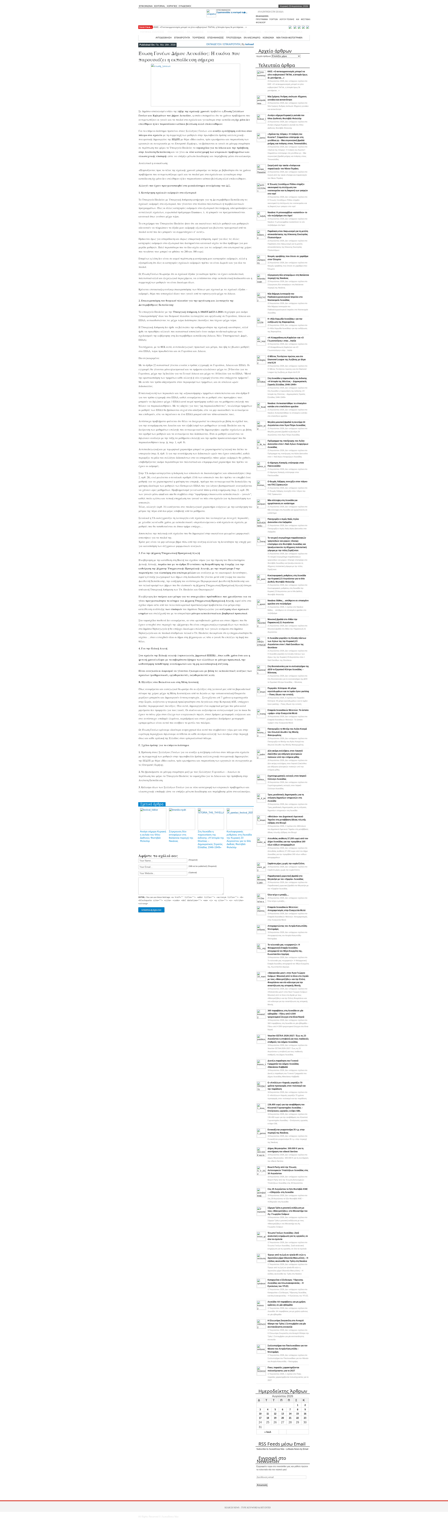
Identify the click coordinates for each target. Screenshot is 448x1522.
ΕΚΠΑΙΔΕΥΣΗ (213, 44)
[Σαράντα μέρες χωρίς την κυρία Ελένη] (261, 870)
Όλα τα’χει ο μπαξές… (278, 895)
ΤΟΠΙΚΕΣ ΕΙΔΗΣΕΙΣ (152, 31)
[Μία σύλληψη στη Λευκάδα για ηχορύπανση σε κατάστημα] (261, 507)
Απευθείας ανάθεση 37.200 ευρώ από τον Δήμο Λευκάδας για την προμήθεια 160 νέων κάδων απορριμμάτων (288, 841)
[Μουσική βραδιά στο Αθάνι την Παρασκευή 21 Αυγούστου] (261, 626)
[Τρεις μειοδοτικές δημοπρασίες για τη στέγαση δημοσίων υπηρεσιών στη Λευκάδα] (261, 801)
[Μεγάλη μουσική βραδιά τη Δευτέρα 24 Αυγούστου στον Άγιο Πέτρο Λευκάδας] (261, 429)
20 (282, 1418)
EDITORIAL (159, 6)
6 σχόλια (287, 701)
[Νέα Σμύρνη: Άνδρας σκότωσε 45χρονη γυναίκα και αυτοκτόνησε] (261, 103)
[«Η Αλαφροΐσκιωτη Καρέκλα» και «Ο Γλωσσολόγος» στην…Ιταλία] (261, 344)
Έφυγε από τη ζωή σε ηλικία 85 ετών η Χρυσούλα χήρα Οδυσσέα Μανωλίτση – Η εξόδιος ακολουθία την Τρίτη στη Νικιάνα (288, 1258)
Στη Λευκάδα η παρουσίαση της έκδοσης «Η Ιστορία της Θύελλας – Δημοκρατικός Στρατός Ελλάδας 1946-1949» (287, 381)
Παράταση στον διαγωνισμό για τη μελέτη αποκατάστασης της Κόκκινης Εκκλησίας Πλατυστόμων (288, 234)
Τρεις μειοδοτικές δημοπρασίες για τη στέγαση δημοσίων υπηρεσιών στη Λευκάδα (286, 797)
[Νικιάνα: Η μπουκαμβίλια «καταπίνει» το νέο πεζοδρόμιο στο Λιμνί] (261, 219)
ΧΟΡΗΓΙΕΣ (172, 6)
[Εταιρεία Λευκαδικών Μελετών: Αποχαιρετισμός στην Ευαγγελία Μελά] (261, 914)
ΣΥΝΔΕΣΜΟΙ (185, 6)
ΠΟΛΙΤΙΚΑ (296, 31)
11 (268, 1413)
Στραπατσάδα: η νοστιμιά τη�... (231, 12)
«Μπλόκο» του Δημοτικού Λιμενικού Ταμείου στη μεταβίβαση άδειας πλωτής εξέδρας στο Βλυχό (287, 819)
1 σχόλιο (287, 610)
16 (305, 1413)
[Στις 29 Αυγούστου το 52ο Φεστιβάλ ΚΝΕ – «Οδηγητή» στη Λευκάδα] (261, 1196)
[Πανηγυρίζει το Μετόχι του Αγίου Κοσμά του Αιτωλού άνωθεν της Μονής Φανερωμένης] (261, 736)
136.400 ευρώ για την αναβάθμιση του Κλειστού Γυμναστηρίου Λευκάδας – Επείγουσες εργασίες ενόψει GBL (286, 1107)
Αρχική (149, 37)
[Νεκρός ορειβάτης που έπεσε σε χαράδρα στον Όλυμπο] (261, 263)
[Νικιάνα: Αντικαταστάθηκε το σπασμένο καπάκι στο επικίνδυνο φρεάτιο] (261, 410)
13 (282, 1413)
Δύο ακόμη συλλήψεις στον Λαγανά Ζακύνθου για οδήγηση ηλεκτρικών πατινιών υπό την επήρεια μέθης (285, 754)
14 (290, 1413)
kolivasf (249, 44)
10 (260, 1413)
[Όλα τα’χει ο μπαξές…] (261, 902)
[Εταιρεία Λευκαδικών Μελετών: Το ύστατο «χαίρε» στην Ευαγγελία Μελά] (261, 717)
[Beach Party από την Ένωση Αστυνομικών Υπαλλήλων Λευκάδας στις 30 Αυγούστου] (261, 1174)
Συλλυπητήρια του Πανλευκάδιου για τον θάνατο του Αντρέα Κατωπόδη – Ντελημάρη (287, 1348)
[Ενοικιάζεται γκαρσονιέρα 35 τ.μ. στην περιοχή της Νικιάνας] (261, 1136)
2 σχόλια (288, 829)
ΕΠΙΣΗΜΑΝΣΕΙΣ (223, 10)
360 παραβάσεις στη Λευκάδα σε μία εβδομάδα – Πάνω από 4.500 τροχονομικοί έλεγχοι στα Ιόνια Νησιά (286, 1013)
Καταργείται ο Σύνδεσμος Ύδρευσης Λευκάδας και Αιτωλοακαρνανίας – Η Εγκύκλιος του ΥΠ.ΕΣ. (286, 1283)
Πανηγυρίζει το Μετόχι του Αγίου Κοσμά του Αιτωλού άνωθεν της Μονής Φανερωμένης (287, 732)
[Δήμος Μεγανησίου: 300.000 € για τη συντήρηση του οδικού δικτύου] (261, 1155)
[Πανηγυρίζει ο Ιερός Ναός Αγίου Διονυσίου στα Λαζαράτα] (261, 526)
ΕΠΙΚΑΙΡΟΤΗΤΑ (182, 37)
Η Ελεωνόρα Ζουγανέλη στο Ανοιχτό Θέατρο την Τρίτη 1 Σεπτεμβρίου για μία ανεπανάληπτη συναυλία (287, 1323)
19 (275, 1418)
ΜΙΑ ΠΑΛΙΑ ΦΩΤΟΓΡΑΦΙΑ (289, 37)
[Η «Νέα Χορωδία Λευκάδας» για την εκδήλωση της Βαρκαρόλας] (261, 326)
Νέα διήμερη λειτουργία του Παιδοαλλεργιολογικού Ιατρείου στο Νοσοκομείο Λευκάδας (285, 297)
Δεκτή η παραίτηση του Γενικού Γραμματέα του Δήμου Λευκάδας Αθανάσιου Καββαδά (283, 1064)
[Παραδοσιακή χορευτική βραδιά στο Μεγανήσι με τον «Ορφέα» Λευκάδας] (261, 883)
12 (275, 1413)
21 (290, 1418)
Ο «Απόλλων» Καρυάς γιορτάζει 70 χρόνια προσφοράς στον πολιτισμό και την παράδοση (287, 1085)
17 (260, 1418)
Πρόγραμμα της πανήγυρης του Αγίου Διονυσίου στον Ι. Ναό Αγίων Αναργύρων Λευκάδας (288, 444)
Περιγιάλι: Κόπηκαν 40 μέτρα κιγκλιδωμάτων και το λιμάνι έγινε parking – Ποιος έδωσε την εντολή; (288, 691)
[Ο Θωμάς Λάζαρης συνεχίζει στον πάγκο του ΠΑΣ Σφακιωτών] (261, 488)
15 (297, 1413)
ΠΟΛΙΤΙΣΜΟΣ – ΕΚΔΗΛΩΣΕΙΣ (186, 31)
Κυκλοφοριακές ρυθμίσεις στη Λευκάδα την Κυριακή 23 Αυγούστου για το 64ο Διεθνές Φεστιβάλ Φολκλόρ (287, 578)
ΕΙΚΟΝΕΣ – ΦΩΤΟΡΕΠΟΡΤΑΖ (268, 31)
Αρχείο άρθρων (263, 56)
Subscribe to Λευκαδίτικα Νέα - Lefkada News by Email (282, 1449)
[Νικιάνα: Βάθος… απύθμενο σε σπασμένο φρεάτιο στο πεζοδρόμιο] (261, 607)
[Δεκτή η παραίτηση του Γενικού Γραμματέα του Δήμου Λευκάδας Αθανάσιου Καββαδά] (261, 1068)
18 (268, 1418)
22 (297, 1418)
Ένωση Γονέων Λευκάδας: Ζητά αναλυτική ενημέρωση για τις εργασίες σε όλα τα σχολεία (288, 1236)
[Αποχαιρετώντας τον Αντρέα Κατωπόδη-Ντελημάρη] (261, 933)
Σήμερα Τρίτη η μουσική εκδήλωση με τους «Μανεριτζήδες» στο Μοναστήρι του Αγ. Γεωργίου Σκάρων (287, 1211)
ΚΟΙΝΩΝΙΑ (268, 37)
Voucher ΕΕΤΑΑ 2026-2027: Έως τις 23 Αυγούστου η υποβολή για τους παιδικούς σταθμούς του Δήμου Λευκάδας (288, 1038)
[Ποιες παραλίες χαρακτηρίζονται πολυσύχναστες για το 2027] (261, 1374)
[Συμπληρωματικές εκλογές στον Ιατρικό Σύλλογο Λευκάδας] (261, 783)
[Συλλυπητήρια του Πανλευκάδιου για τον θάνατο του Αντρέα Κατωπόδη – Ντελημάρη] (261, 1352)
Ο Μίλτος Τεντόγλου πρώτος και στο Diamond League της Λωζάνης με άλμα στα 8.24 (287, 359)
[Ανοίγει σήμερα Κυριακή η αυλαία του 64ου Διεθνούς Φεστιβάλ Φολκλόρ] (261, 122)
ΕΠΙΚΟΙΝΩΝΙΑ (146, 6)
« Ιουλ (267, 1432)
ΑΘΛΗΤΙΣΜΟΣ (237, 31)
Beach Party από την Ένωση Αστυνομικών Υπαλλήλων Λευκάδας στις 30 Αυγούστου (288, 1170)
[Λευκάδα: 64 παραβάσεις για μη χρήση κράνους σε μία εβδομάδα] (261, 1309)
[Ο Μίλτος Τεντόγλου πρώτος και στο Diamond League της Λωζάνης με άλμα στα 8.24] (261, 363)
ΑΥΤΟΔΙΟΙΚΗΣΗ (164, 37)
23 (305, 1418)
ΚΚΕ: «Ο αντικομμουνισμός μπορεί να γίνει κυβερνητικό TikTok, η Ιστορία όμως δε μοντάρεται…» (200, 27)
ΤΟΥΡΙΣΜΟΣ (198, 37)
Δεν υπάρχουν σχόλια (288, 106)
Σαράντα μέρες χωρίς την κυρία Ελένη (286, 863)
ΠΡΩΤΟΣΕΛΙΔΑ (233, 37)
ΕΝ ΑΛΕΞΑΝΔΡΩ (252, 37)
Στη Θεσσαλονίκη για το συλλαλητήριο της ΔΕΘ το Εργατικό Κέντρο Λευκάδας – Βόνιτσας (288, 669)
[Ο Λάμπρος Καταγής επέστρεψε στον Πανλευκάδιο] (261, 470)
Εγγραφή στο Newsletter (271, 1459)
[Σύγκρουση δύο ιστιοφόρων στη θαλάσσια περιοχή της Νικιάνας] (261, 282)
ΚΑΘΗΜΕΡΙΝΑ (216, 31)
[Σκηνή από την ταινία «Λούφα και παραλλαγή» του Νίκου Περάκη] (261, 172)
